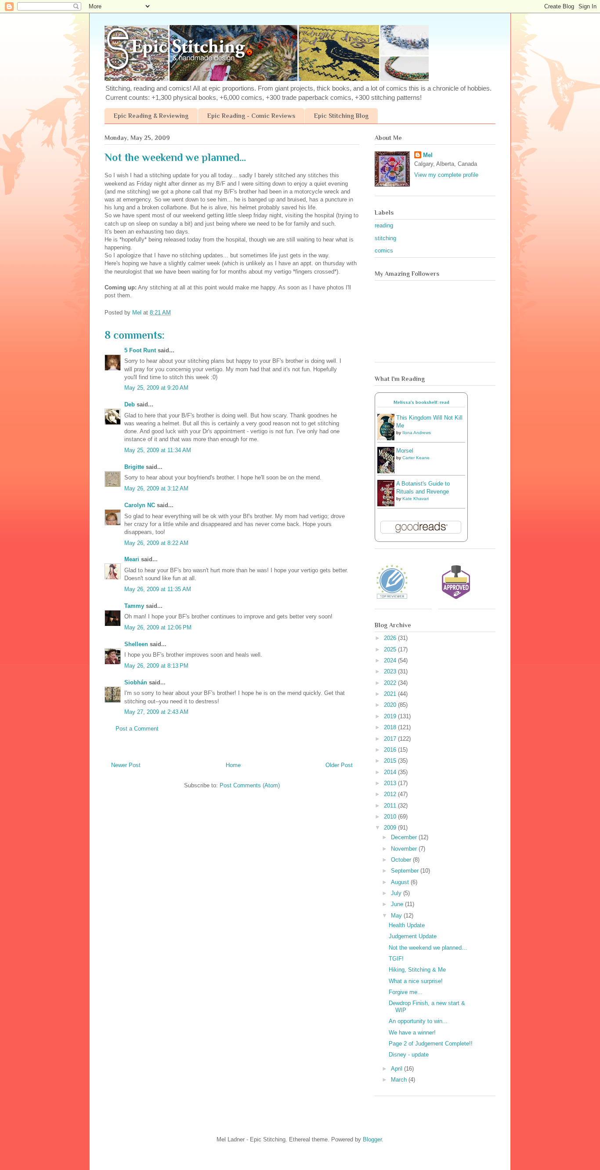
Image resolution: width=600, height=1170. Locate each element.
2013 (391, 783)
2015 (391, 760)
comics (384, 250)
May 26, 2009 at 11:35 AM (157, 589)
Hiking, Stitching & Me (417, 969)
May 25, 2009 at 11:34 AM (157, 450)
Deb (129, 404)
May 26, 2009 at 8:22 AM (156, 543)
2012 (391, 794)
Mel (428, 155)
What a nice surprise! (416, 981)
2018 (391, 727)
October (402, 859)
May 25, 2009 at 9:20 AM (156, 387)
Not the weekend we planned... (428, 947)
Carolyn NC (139, 505)
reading (384, 225)
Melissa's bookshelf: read (421, 402)
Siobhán (135, 682)
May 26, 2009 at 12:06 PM (158, 627)
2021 (391, 694)
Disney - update (409, 1054)
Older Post (339, 765)
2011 (391, 805)
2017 (391, 738)
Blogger (372, 1139)
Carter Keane (416, 457)
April (397, 1068)
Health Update (407, 925)
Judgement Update (413, 936)
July (397, 893)
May (397, 915)
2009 (391, 827)
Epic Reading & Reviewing (151, 115)
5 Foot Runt (140, 350)
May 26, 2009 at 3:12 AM (156, 488)
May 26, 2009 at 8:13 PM (156, 665)
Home (233, 765)
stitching (385, 238)
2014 (391, 772)
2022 (391, 683)
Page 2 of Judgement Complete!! (431, 1043)
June (398, 904)
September (405, 870)
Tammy (134, 606)
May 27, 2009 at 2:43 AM (156, 712)
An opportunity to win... (418, 1021)
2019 (391, 716)
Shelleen (136, 644)
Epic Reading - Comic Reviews (251, 115)
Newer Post (126, 765)
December (405, 837)
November (405, 848)
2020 (391, 705)
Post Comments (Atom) (250, 785)
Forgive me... (406, 992)
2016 (391, 749)
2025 (391, 649)
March (399, 1079)
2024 (391, 660)
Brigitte (134, 467)
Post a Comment (137, 728)
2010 (391, 816)
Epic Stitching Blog (341, 115)
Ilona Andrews (416, 432)
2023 (391, 671)
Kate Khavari (415, 498)
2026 (391, 638)
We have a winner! (412, 1032)
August (401, 882)
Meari (131, 559)
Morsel (404, 450)
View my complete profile (446, 175)
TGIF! (396, 958)
